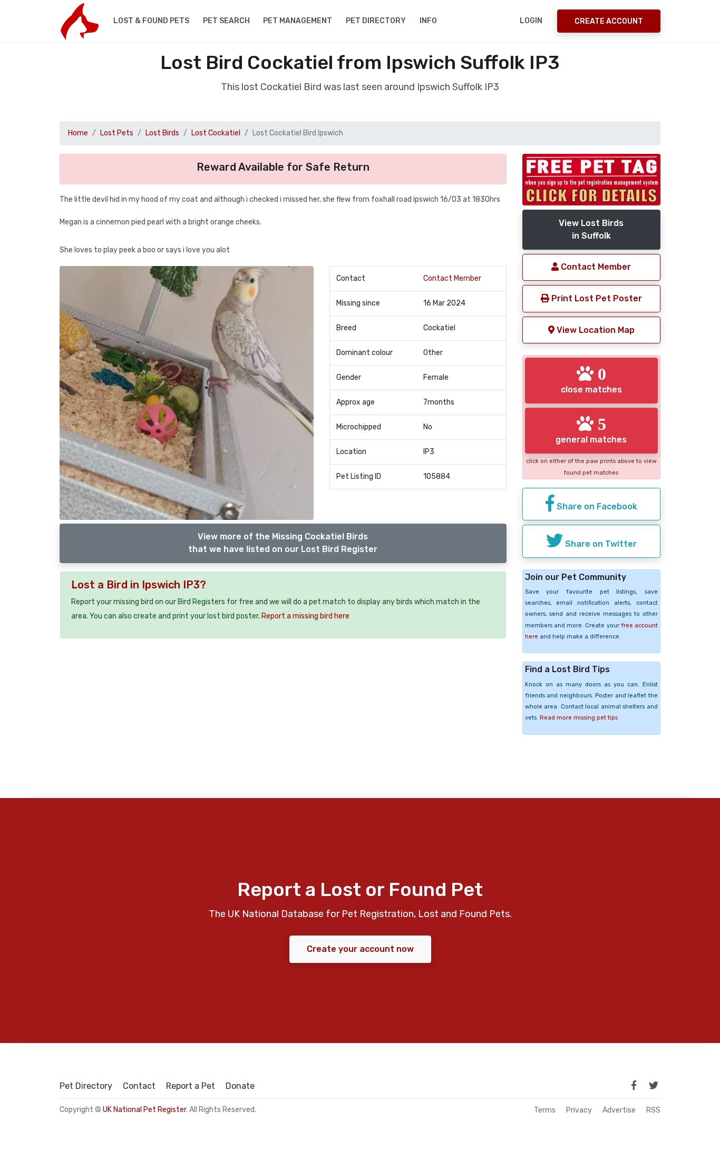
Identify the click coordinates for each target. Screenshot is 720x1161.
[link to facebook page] (633, 1085)
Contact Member (452, 278)
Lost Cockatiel (215, 133)
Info (428, 20)
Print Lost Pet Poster (595, 298)
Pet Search (226, 20)
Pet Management (297, 20)
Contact (139, 1086)
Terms (545, 1110)
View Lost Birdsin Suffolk (591, 229)
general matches (591, 430)
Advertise (619, 1110)
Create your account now (360, 949)
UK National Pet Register (144, 1109)
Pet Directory (376, 20)
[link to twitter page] (653, 1085)
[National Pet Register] (79, 21)
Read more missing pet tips (579, 717)
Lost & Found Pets (151, 20)
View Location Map (594, 330)
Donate (240, 1086)
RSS (653, 1110)
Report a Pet (190, 1086)
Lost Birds (162, 133)
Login (531, 20)
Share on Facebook (595, 506)
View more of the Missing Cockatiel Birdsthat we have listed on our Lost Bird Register (282, 543)
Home (78, 133)
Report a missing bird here (305, 616)
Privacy (579, 1110)
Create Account (609, 21)
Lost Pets (116, 133)
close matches (591, 380)
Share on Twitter (600, 544)
